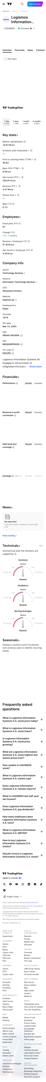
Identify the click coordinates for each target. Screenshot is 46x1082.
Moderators (7, 1042)
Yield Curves (8, 1001)
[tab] (28, 383)
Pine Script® (8, 1010)
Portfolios (6, 998)
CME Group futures (32, 969)
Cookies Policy (30, 1026)
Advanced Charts (31, 1056)
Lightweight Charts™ (32, 1053)
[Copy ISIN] (21, 335)
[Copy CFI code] (13, 353)
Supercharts (8, 936)
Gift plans (28, 944)
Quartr (37, 919)
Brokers (27, 955)
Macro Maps (8, 1007)
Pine (4, 961)
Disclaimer (28, 1020)
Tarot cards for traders (33, 1007)
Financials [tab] (20, 50)
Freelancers (7, 1069)
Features (27, 936)
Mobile (5, 1017)
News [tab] (30, 50)
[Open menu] (3, 4)
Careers (27, 993)
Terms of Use (29, 1017)
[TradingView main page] (9, 4)
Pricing (27, 939)
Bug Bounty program (32, 1036)
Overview (28, 952)
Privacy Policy (30, 1023)
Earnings (6, 985)
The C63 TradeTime (32, 1010)
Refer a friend (8, 1034)
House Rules (8, 1039)
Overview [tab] (7, 50)
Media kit (28, 996)
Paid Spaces (8, 1072)
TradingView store (31, 1004)
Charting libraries (31, 1050)
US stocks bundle (31, 974)
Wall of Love (8, 1031)
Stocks (5, 944)
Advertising (28, 1068)
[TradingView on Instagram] (23, 884)
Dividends (7, 988)
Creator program (9, 1036)
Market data (29, 942)
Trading (6, 1050)
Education (7, 1053)
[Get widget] (40, 545)
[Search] (22, 4)
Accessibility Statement (29, 1030)
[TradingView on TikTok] (41, 884)
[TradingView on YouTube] (16, 884)
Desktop (6, 1020)
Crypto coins (8, 952)
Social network (9, 1028)
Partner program (31, 1074)
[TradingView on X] (4, 884)
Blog (26, 988)
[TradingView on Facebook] (10, 884)
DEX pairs (7, 958)
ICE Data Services (31, 902)
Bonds (5, 950)
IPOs (5, 990)
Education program (32, 1077)
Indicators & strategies (12, 1063)
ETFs (5, 947)
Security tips (29, 1034)
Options (6, 1004)
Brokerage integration (33, 1071)
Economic (7, 982)
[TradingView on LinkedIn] (29, 884)
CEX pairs (7, 955)
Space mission (30, 985)
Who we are (29, 982)
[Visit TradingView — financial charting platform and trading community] (13, 107)
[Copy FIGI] (22, 344)
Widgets (27, 1047)
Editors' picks (8, 1056)
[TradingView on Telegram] (35, 884)
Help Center (29, 990)
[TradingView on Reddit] (4, 890)
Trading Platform (31, 1058)
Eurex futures (29, 971)
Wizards (6, 1066)
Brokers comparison (32, 958)
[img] (31, 28)
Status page (29, 1039)
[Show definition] (25, 141)
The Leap (28, 961)
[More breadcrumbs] (14, 11)
